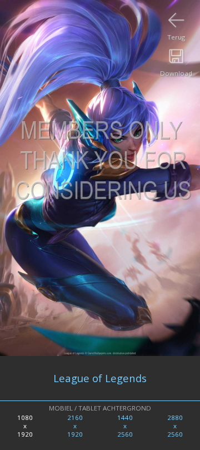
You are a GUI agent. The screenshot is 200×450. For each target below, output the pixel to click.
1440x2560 (125, 425)
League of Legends (100, 378)
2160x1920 (75, 425)
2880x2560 (175, 425)
